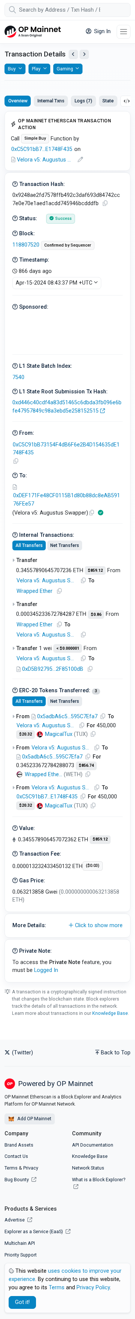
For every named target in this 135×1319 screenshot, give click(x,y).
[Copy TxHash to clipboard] (105, 203)
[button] (67, 925)
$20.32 (25, 734)
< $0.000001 (67, 648)
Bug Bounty (16, 1179)
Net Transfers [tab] (64, 545)
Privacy (30, 1168)
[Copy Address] (15, 461)
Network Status (88, 1168)
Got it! (22, 1302)
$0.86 (96, 614)
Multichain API (19, 1243)
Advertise (15, 1220)
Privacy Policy (93, 1287)
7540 (18, 377)
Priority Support (20, 1255)
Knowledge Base (110, 1013)
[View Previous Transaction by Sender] (73, 54)
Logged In (46, 970)
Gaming (65, 69)
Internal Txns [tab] (51, 101)
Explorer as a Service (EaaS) (34, 1231)
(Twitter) (21, 1052)
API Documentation (92, 1145)
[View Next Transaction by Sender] (84, 54)
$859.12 (95, 570)
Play (36, 69)
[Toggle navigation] (123, 32)
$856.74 (86, 765)
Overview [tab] (17, 101)
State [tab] (108, 101)
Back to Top (115, 1052)
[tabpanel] (67, 546)
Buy (12, 69)
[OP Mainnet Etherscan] (32, 32)
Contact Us (16, 1156)
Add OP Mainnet (33, 1118)
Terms (11, 1168)
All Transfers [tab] (29, 545)
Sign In (102, 31)
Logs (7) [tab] (83, 101)
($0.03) (92, 865)
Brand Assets (18, 1145)
